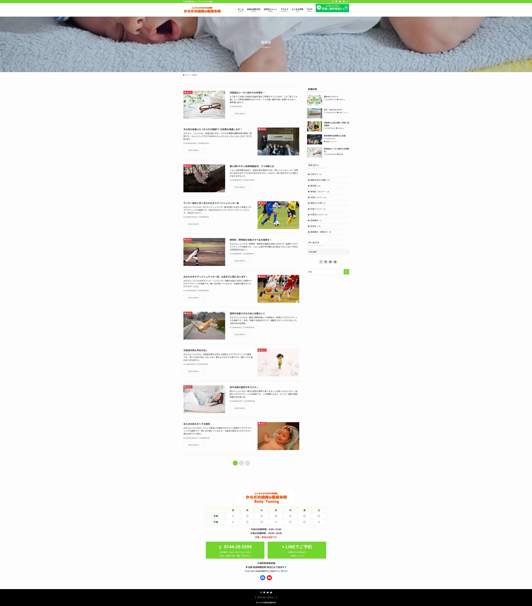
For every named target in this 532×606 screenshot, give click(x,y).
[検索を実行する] (346, 271)
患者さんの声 (317, 203)
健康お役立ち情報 (320, 180)
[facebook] (333, 1)
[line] (336, 1)
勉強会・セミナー (319, 191)
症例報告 (315, 220)
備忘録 (315, 185)
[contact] (344, 1)
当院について (318, 197)
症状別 (315, 226)
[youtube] (340, 1)
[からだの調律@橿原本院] (202, 10)
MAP (285, 571)
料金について (317, 208)
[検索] (347, 1)
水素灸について (318, 214)
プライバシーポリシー (266, 597)
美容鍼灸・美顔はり (320, 231)
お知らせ (315, 174)
